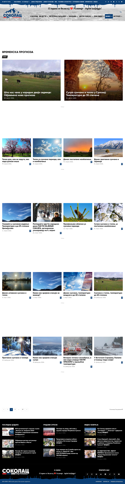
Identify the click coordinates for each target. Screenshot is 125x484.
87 (22, 409)
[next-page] (26, 409)
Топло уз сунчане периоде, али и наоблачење (47, 160)
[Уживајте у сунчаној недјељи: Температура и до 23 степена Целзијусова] (16, 212)
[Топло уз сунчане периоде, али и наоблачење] (47, 147)
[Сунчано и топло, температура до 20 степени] (108, 281)
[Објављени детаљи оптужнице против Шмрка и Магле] (8, 444)
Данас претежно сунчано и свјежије (106, 160)
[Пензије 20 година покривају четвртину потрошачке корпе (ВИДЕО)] (8, 454)
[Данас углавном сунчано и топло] (16, 281)
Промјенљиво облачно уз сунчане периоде (74, 225)
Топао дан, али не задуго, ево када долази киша (15, 160)
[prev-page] (3, 409)
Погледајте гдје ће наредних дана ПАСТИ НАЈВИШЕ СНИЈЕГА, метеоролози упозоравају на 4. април (46, 227)
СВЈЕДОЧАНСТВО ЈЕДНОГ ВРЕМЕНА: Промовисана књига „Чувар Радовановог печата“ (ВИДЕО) (108, 453)
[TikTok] (116, 2)
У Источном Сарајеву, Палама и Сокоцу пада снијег (107, 358)
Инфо (4, 56)
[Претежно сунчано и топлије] (16, 346)
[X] (119, 2)
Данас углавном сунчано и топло (14, 294)
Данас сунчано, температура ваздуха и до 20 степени (76, 294)
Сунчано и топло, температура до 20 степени (108, 294)
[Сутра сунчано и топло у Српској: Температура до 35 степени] (93, 80)
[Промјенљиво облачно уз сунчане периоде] (77, 212)
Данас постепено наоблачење (77, 159)
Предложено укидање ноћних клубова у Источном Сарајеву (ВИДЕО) (66, 441)
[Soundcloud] (111, 2)
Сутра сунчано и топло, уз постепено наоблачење (106, 225)
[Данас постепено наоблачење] (77, 147)
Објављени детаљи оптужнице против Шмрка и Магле (25, 441)
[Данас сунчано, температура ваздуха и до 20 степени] (77, 281)
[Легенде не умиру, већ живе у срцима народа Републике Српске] (49, 432)
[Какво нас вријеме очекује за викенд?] (47, 281)
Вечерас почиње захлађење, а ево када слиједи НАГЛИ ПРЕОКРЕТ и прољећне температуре (77, 360)
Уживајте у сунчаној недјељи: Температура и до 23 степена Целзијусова (15, 226)
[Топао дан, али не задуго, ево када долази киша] (16, 147)
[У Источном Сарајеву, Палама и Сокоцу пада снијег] (108, 346)
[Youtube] (122, 2)
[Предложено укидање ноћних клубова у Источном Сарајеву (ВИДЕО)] (49, 442)
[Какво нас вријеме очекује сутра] (47, 346)
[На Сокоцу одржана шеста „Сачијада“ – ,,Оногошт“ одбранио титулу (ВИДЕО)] (90, 432)
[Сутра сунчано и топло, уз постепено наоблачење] (108, 212)
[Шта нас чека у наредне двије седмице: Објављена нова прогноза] (31, 80)
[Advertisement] (62, 34)
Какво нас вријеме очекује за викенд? (46, 294)
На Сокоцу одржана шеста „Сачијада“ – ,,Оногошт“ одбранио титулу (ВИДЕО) (109, 430)
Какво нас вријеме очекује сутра (45, 358)
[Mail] (96, 474)
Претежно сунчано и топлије (15, 357)
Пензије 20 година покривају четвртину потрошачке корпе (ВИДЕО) (25, 453)
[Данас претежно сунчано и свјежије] (108, 147)
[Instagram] (108, 2)
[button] (120, 12)
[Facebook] (106, 2)
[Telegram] (114, 2)
